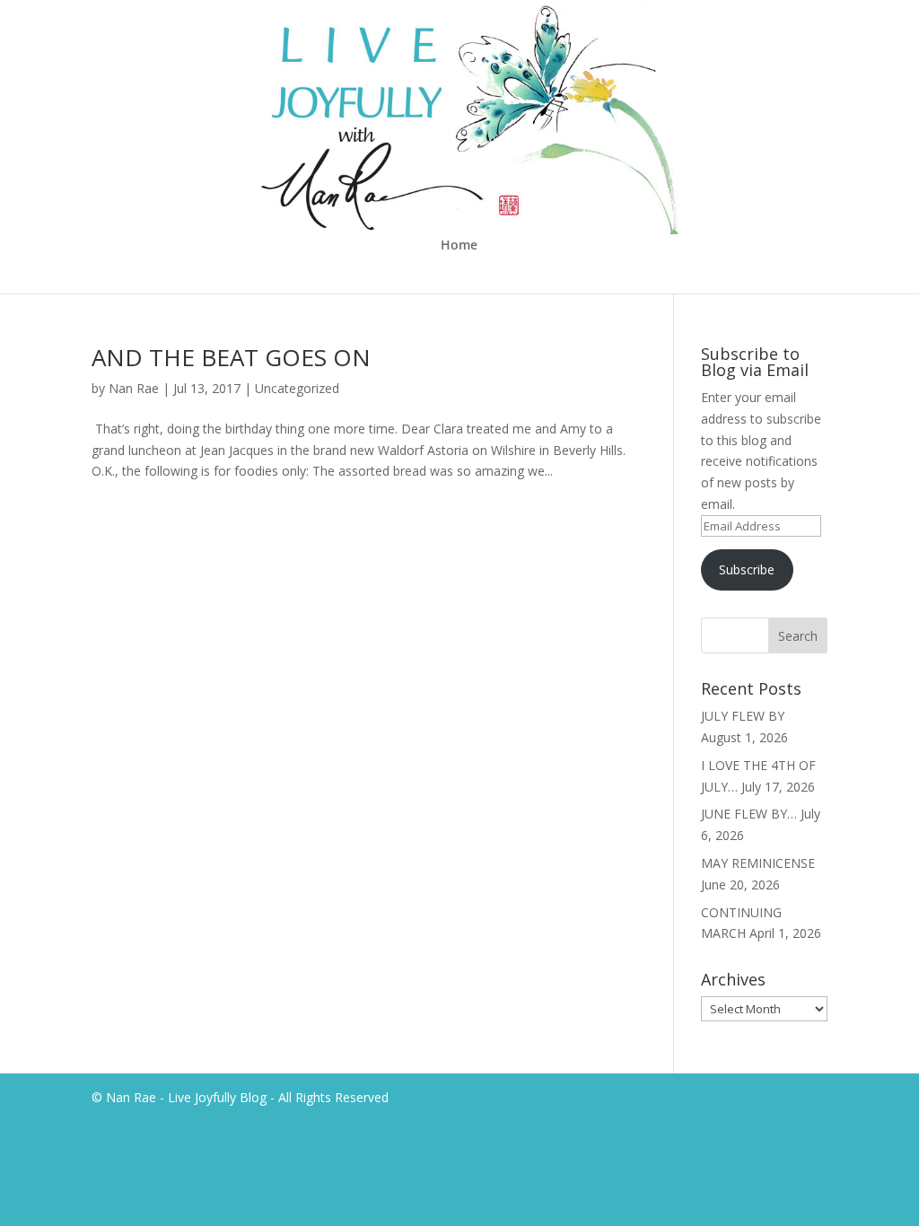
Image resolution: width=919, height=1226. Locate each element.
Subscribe (747, 569)
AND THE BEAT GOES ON (231, 357)
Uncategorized (297, 388)
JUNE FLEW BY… (749, 813)
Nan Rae (134, 388)
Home (459, 246)
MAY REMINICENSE (758, 862)
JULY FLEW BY (742, 715)
